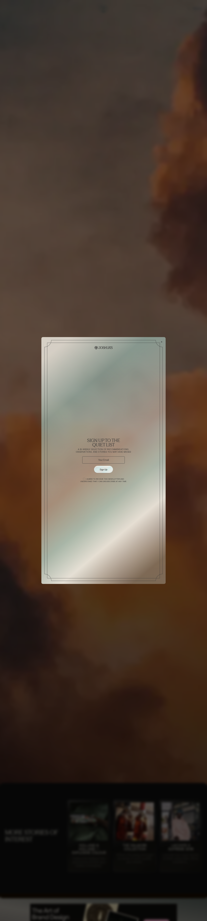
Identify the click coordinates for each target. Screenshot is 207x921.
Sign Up (103, 469)
